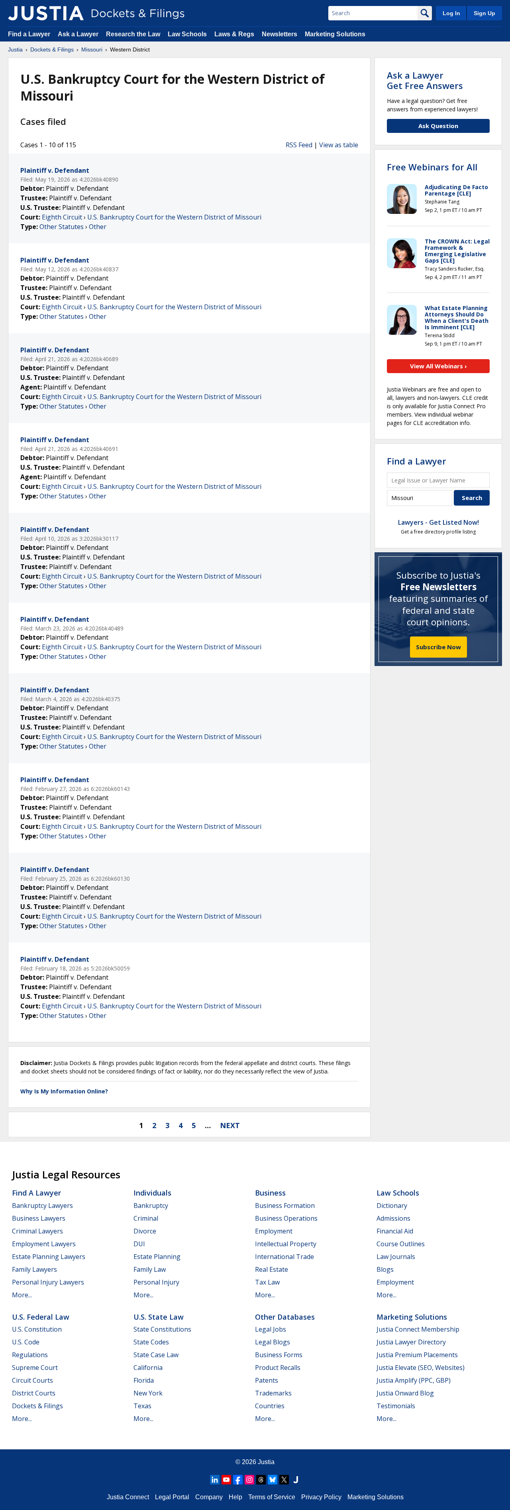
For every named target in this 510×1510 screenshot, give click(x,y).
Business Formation (285, 1205)
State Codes (151, 1342)
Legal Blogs (272, 1342)
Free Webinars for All (432, 167)
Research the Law (133, 34)
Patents (266, 1380)
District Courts (33, 1393)
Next (230, 1125)
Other (97, 226)
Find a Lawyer (29, 34)
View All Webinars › (438, 366)
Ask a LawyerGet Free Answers (425, 80)
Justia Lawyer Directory (411, 1342)
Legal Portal (172, 1497)
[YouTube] (226, 1479)
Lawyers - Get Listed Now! (438, 522)
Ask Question (438, 126)
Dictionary (392, 1205)
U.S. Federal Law (40, 1317)
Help (235, 1497)
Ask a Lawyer (79, 34)
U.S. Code (25, 1342)
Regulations (30, 1354)
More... (22, 1295)
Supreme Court (35, 1367)
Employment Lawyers (44, 1243)
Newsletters (279, 34)
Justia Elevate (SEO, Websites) (421, 1367)
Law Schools (187, 34)
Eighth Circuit (62, 217)
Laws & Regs (234, 34)
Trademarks (273, 1393)
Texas (142, 1405)
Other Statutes (61, 226)
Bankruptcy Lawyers (42, 1205)
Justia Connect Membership (418, 1329)
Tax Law (267, 1282)
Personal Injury (156, 1282)
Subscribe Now (438, 647)
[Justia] (46, 13)
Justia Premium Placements (417, 1354)
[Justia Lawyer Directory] (295, 1479)
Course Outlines (401, 1243)
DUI (139, 1243)
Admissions (393, 1218)
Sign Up (484, 13)
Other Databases (285, 1317)
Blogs (385, 1269)
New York (148, 1393)
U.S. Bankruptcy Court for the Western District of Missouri (174, 217)
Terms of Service (271, 1497)
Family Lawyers (34, 1269)
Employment (273, 1231)
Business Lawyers (38, 1218)
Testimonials (396, 1405)
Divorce (144, 1231)
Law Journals (396, 1256)
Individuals (152, 1193)
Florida (143, 1380)
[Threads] (261, 1479)
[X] (284, 1479)
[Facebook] (238, 1479)
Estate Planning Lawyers (48, 1256)
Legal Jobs (270, 1329)
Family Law (149, 1269)
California (148, 1367)
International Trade (284, 1256)
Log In (451, 13)
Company (209, 1497)
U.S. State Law (158, 1317)
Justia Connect (128, 1497)
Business (270, 1193)
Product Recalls (277, 1367)
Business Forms (278, 1354)
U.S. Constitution (37, 1329)
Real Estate (271, 1269)
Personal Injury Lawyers (48, 1282)
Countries (269, 1405)
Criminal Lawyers (37, 1231)
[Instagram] (249, 1479)
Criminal (145, 1218)
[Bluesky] (272, 1479)
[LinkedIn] (215, 1479)
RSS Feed (299, 144)
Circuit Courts (32, 1380)
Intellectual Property (285, 1243)
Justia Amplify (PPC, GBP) (414, 1380)
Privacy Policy (321, 1497)
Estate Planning (156, 1256)
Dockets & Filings (37, 1405)
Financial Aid (395, 1231)
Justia (266, 1462)
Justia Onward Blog (405, 1393)
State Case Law (155, 1354)
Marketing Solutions (335, 34)
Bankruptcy (150, 1205)
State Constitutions (162, 1329)
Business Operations (286, 1218)
